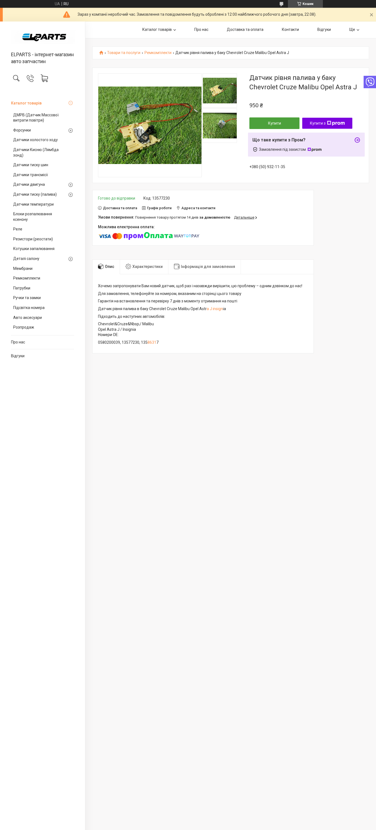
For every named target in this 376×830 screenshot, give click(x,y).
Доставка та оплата (245, 29)
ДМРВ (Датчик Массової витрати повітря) (36, 118)
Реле (17, 229)
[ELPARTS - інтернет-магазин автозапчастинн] (42, 37)
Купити (274, 123)
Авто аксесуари (27, 317)
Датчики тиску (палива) (35, 194)
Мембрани (22, 268)
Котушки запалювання (34, 248)
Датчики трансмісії (30, 175)
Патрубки (21, 288)
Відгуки (17, 356)
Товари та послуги (123, 53)
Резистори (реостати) (33, 239)
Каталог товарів (26, 103)
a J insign (215, 309)
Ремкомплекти (26, 278)
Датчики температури (33, 204)
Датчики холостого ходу (35, 140)
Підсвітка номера (29, 307)
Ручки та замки (27, 298)
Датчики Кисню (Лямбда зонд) (36, 152)
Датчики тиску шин (30, 165)
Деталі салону (26, 258)
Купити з (318, 123)
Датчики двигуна (29, 184)
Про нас (18, 342)
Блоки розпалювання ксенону (32, 217)
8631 (152, 342)
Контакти (290, 29)
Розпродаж (23, 327)
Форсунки (22, 130)
